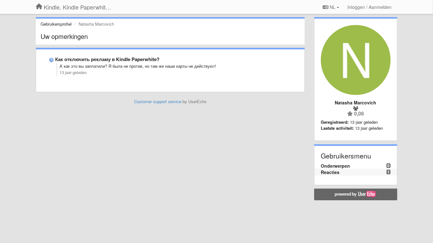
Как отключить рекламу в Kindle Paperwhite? (107, 59)
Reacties (330, 172)
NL (332, 7)
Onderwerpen (335, 166)
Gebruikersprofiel (56, 24)
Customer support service (157, 101)
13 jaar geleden (73, 72)
